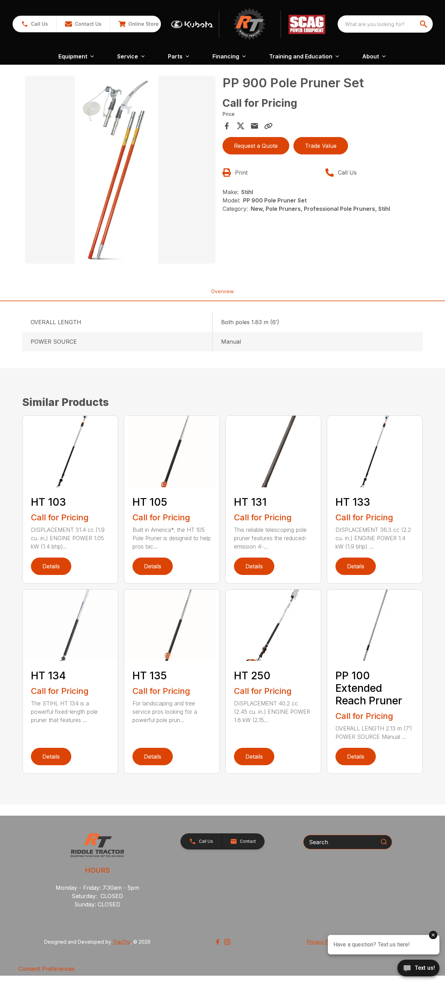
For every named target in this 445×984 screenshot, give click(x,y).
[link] (138, 24)
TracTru (121, 942)
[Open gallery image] (120, 170)
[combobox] (385, 24)
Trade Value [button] (321, 145)
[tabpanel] (120, 171)
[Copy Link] (268, 126)
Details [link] (51, 566)
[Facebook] (217, 942)
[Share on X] (240, 126)
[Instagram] (227, 942)
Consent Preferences (46, 968)
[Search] (384, 841)
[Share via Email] (254, 126)
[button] (34, 24)
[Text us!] (418, 968)
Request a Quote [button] (256, 145)
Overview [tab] (222, 291)
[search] (424, 24)
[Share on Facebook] (226, 126)
